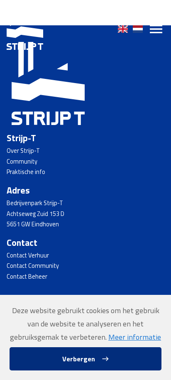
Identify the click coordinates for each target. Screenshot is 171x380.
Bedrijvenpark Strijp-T (35, 203)
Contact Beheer (27, 276)
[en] (123, 29)
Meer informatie (134, 337)
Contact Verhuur (28, 255)
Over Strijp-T (23, 150)
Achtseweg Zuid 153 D (35, 213)
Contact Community (33, 265)
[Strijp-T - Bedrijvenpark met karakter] (25, 29)
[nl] (138, 29)
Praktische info (26, 172)
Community (22, 161)
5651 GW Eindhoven (33, 224)
